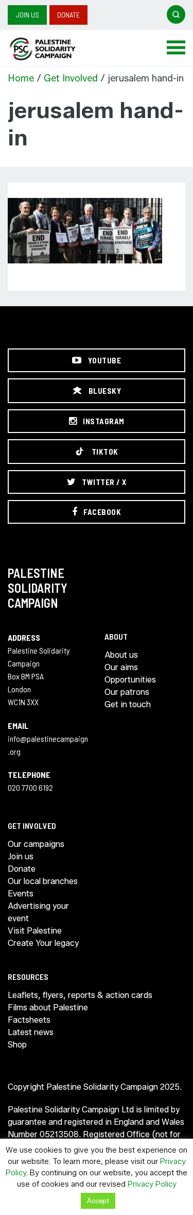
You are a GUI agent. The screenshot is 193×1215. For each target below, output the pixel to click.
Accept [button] (98, 1200)
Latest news (31, 1032)
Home (21, 78)
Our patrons (126, 692)
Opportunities (130, 680)
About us (121, 655)
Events (20, 893)
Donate (68, 14)
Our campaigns (36, 844)
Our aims (121, 667)
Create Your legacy (43, 943)
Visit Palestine (35, 931)
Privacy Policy (152, 1184)
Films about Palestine (48, 1007)
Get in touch (127, 704)
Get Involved (71, 78)
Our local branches (43, 881)
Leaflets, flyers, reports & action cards (80, 995)
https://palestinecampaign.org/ (54, 49)
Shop (17, 1045)
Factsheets (29, 1020)
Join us (27, 14)
